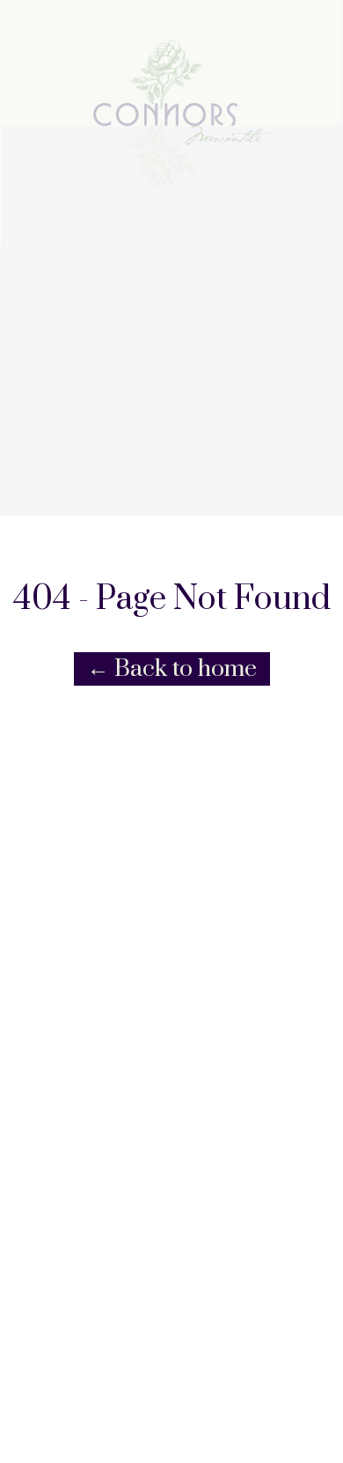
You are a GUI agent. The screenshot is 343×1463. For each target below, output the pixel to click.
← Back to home (172, 669)
